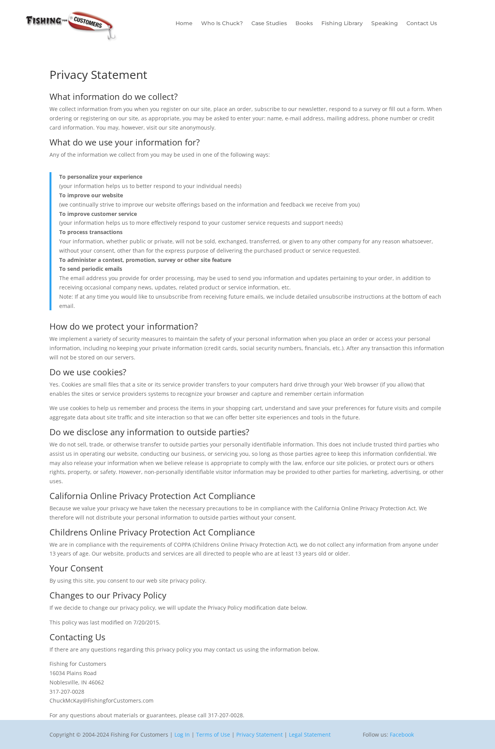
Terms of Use (213, 734)
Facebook (402, 734)
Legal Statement (310, 734)
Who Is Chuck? (222, 24)
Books (304, 24)
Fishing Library (342, 24)
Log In (182, 734)
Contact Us (421, 24)
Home (184, 24)
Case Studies (269, 24)
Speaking (384, 24)
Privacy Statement (259, 734)
